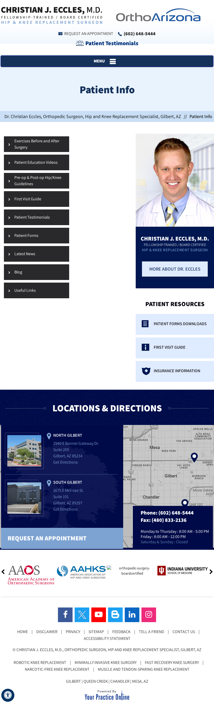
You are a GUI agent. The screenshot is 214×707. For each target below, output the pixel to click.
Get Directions (65, 462)
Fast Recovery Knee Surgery (172, 662)
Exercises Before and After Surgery (36, 144)
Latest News (24, 253)
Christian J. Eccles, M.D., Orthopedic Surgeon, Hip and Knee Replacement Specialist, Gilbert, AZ (108, 649)
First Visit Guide (27, 199)
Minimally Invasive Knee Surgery (105, 662)
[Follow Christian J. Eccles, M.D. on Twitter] (82, 614)
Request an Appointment (88, 33)
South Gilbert (67, 482)
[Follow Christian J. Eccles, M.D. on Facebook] (65, 614)
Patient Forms (26, 235)
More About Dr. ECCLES (174, 269)
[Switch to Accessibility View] (7, 695)
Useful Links (25, 290)
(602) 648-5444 (140, 34)
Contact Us (184, 631)
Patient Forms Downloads (180, 323)
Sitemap (96, 631)
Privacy (73, 631)
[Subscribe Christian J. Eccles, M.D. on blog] (115, 614)
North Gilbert (67, 435)
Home (22, 631)
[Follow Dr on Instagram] (148, 614)
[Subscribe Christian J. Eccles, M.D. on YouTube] (98, 614)
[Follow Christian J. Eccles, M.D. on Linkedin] (132, 614)
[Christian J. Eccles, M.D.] (51, 15)
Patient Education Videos (36, 162)
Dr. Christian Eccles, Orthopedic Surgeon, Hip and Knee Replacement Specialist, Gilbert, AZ (92, 116)
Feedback (121, 631)
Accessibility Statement (107, 638)
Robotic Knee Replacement (40, 662)
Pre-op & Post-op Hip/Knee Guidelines (37, 180)
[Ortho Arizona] (156, 14)
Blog (18, 272)
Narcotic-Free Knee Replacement (57, 669)
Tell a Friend (151, 631)
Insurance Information (177, 370)
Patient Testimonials (111, 43)
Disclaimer (46, 631)
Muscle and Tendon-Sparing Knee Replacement (143, 669)
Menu (99, 61)
